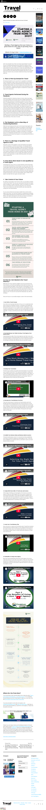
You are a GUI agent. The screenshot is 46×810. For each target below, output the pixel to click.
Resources (33, 778)
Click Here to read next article (9, 736)
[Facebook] (34, 804)
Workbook (14, 727)
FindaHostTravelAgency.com (25, 52)
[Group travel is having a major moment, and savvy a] (12, 766)
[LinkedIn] (40, 804)
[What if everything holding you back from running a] (6, 772)
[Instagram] (38, 804)
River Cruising (33, 780)
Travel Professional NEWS (36, 794)
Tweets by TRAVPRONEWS (39, 129)
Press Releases (34, 776)
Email (19, 765)
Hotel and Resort (34, 772)
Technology (33, 787)
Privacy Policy (22, 804)
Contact (29, 802)
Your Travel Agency (34, 796)
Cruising (32, 761)
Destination (33, 763)
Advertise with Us (17, 802)
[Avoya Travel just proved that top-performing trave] (12, 772)
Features (33, 765)
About (26, 802)
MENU (5, 1)
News (32, 774)
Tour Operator (33, 789)
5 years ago (7, 22)
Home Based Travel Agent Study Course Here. (14, 699)
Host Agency (33, 769)
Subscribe (22, 802)
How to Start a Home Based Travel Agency (22, 726)
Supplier (32, 783)
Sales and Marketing (35, 781)
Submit (20, 771)
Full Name (20, 761)
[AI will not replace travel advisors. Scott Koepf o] (6, 766)
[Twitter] (36, 803)
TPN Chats (33, 792)
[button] (2, 1)
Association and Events (35, 760)
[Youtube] (42, 804)
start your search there (22, 704)
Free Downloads (34, 767)
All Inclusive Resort (34, 758)
